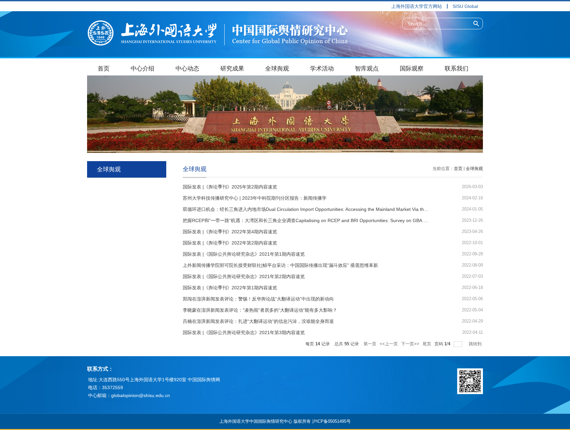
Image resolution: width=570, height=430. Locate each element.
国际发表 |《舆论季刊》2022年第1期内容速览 (230, 287)
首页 (104, 68)
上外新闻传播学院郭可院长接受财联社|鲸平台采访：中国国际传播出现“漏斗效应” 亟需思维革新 (280, 265)
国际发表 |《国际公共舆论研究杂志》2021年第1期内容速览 (244, 254)
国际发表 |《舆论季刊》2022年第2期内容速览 (230, 242)
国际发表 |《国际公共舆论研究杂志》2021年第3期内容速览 (244, 332)
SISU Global (465, 6)
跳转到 (476, 343)
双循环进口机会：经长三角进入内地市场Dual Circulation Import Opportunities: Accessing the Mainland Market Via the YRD (310, 209)
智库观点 (367, 68)
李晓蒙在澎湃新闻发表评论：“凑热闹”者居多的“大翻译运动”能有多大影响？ (260, 310)
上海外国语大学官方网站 (416, 6)
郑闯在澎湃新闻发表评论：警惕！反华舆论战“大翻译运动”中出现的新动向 (258, 298)
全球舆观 (277, 68)
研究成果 (232, 68)
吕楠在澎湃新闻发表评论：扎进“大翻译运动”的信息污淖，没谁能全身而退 (258, 321)
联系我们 (456, 68)
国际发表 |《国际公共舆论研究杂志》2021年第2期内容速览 (244, 276)
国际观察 (412, 68)
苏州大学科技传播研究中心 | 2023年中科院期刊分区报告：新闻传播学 (255, 198)
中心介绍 (142, 68)
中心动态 (187, 68)
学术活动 (322, 68)
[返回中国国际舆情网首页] (217, 31)
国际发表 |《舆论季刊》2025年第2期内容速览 (230, 186)
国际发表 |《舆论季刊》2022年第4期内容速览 (230, 231)
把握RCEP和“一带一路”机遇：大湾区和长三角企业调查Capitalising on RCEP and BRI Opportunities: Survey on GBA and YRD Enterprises (325, 220)
